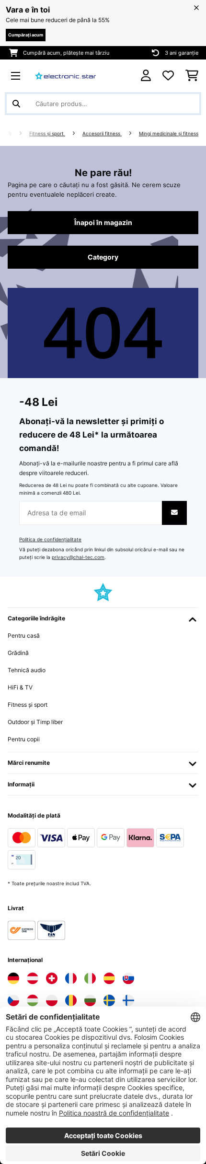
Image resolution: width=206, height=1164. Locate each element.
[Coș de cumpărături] (191, 75)
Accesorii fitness (102, 134)
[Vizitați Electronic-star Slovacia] (128, 978)
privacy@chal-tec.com (78, 557)
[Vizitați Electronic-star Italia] (90, 978)
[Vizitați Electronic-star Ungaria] (32, 1000)
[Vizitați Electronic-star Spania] (109, 978)
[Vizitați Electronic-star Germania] (13, 978)
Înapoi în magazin (103, 222)
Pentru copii (24, 739)
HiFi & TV (20, 687)
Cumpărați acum (25, 34)
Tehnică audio (27, 670)
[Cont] (146, 76)
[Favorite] (168, 75)
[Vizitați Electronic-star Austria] (32, 978)
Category (103, 257)
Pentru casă (24, 635)
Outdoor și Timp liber (35, 721)
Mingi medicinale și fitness (168, 134)
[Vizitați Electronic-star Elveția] (51, 978)
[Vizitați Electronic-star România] (71, 1000)
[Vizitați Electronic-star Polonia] (51, 1000)
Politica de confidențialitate (50, 539)
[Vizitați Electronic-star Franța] (71, 978)
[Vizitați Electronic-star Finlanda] (128, 1000)
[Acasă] (17, 134)
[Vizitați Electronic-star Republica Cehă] (13, 1000)
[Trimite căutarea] (16, 103)
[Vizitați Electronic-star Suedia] (109, 1000)
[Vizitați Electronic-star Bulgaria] (90, 1000)
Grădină (18, 652)
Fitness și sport (47, 134)
